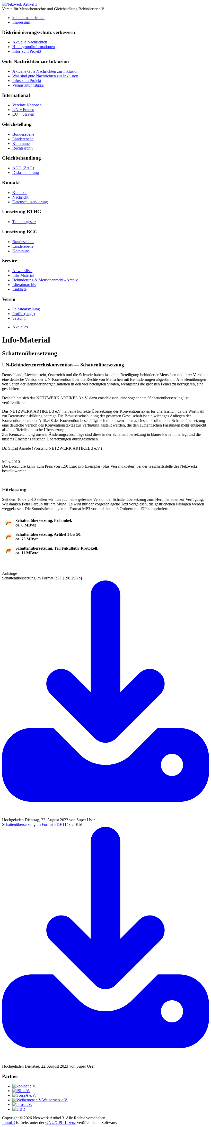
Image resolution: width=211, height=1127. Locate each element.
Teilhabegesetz (24, 221)
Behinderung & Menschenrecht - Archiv (45, 280)
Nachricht (20, 197)
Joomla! (8, 1122)
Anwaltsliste (22, 271)
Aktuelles (20, 327)
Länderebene (22, 139)
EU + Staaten (23, 114)
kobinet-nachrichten (28, 17)
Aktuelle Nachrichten (29, 42)
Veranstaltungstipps (28, 85)
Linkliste (19, 289)
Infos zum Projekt (26, 51)
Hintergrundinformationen (33, 46)
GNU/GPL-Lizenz (60, 1122)
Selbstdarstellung (26, 309)
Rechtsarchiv (22, 148)
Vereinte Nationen (27, 105)
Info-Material (23, 275)
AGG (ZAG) (23, 168)
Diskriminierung (25, 172)
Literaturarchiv (24, 284)
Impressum (21, 22)
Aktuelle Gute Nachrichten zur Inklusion (45, 71)
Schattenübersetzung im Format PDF (32, 824)
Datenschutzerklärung (30, 202)
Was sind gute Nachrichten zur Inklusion (45, 76)
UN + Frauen (23, 109)
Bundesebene (23, 134)
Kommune (21, 143)
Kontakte (19, 192)
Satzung (18, 318)
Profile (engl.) (23, 313)
